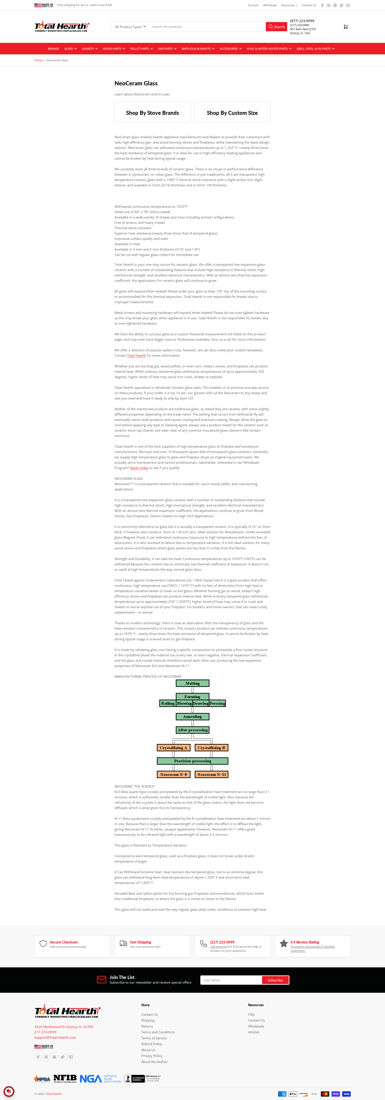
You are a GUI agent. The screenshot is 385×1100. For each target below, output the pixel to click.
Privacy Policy (151, 1055)
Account (253, 5)
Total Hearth (136, 355)
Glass (68, 49)
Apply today (139, 468)
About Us (148, 1050)
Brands (53, 49)
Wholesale (270, 5)
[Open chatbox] (9, 1091)
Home (38, 60)
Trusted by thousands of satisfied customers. (313, 949)
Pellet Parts (139, 49)
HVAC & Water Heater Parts (267, 49)
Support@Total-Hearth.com (55, 1037)
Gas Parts (165, 49)
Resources (288, 5)
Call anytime (218, 947)
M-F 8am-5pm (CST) (303, 29)
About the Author (154, 1061)
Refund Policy (151, 1044)
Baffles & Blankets (196, 49)
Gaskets (88, 49)
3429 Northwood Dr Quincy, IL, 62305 (64, 1026)
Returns (147, 1026)
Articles (253, 1032)
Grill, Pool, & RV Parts (314, 49)
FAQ (251, 1014)
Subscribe (275, 980)
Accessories (229, 49)
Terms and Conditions (158, 1032)
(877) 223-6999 (302, 21)
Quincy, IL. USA (300, 33)
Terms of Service (154, 1038)
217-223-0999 (45, 1032)
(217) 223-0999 (299, 25)
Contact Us (309, 5)
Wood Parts (112, 49)
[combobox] (218, 26)
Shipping (148, 1020)
